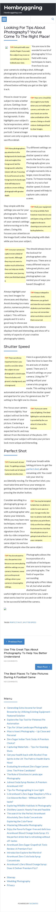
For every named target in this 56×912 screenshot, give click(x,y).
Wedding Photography (18, 881)
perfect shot (32, 468)
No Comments (10, 661)
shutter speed (29, 622)
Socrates (33, 903)
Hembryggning (23, 7)
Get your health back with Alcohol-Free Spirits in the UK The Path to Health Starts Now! (28, 758)
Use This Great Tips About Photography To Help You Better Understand (25, 653)
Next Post (42, 667)
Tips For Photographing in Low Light (25, 790)
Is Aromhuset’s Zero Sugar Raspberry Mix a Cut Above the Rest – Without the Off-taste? (29, 797)
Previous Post (15, 641)
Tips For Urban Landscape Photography (27, 727)
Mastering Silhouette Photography (24, 825)
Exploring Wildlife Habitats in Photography (29, 805)
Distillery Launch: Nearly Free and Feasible (28, 809)
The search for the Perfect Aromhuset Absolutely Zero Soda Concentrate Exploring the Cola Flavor (26, 817)
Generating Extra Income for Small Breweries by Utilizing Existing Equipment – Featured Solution (29, 711)
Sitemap (11, 877)
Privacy (11, 885)
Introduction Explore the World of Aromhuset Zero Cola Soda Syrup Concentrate (24, 856)
